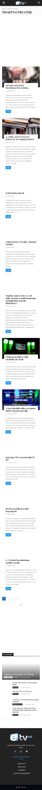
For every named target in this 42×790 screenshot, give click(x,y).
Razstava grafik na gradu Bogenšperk (17, 510)
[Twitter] (21, 751)
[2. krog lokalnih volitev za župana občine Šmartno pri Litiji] (21, 399)
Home (4, 9)
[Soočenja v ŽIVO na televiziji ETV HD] (21, 448)
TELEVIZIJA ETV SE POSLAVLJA (22, 691)
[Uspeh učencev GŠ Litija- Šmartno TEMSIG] (21, 233)
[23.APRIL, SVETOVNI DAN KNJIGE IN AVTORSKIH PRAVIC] (21, 128)
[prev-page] (3, 719)
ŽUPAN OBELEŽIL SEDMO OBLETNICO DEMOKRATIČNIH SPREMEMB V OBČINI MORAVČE (24, 710)
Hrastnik (15, 694)
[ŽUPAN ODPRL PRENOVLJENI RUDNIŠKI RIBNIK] (6, 685)
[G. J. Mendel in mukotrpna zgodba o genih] (21, 551)
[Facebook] (15, 751)
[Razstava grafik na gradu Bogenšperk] (21, 500)
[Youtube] (27, 751)
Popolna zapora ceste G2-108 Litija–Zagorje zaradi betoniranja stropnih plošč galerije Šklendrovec (21, 299)
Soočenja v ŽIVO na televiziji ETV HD (20, 458)
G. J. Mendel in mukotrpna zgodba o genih (18, 561)
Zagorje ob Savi (17, 704)
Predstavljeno (8, 677)
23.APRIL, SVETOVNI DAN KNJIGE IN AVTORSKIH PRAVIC (20, 138)
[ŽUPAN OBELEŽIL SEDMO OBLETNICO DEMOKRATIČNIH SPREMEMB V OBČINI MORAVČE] (6, 710)
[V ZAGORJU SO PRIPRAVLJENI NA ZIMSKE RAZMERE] (6, 702)
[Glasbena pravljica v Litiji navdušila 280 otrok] (21, 348)
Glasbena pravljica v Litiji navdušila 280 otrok (17, 358)
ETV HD (15, 677)
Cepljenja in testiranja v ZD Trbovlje (19, 674)
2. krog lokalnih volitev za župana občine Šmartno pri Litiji (20, 409)
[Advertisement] (21, 41)
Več (8, 111)
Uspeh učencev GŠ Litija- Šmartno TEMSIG (21, 243)
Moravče (15, 687)
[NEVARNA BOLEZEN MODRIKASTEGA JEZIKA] (21, 77)
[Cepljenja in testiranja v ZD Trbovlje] (21, 669)
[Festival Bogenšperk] (21, 184)
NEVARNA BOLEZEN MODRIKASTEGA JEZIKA (17, 86)
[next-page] (17, 598)
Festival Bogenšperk (15, 193)
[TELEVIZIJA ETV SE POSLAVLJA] (6, 693)
